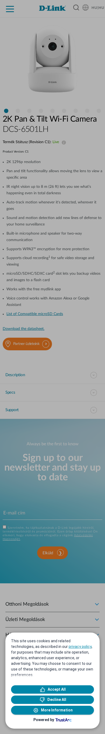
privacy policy (80, 646)
